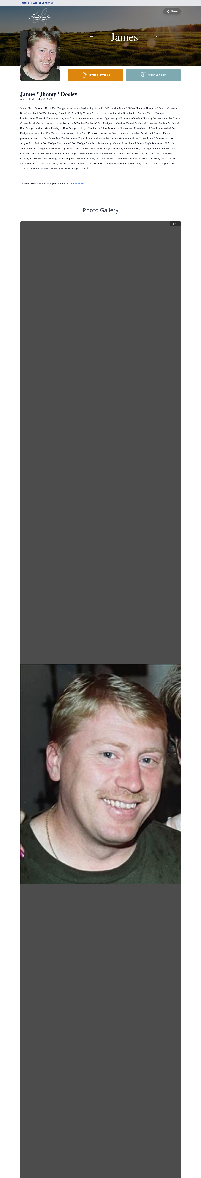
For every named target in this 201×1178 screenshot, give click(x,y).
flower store (77, 183)
